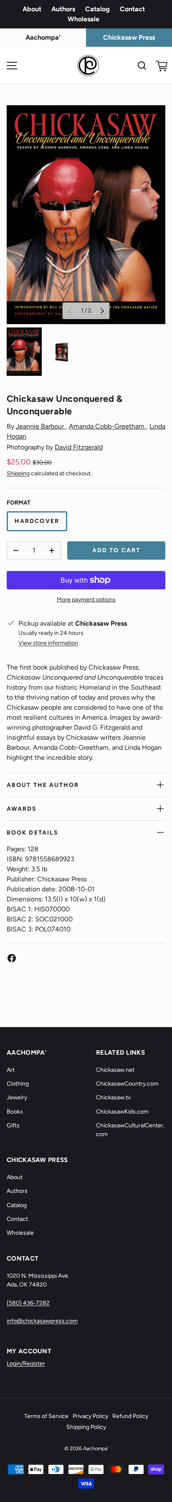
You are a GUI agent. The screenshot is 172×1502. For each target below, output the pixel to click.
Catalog (97, 9)
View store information (48, 643)
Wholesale (83, 19)
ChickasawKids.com (122, 1111)
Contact (132, 9)
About (32, 9)
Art (11, 1069)
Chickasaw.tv (113, 1097)
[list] (86, 214)
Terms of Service (46, 1416)
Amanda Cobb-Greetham (107, 426)
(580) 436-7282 (28, 1303)
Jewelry (17, 1097)
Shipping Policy (86, 1427)
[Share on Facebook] (12, 958)
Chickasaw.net (115, 1069)
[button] (160, 65)
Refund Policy (130, 1416)
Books (15, 1111)
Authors (63, 9)
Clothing (18, 1083)
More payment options (86, 599)
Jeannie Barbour (41, 426)
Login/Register (26, 1363)
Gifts (13, 1125)
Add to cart (116, 550)
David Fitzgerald (79, 447)
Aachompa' (95, 1448)
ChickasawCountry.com (127, 1083)
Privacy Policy (90, 1416)
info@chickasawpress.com (42, 1320)
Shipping (18, 473)
